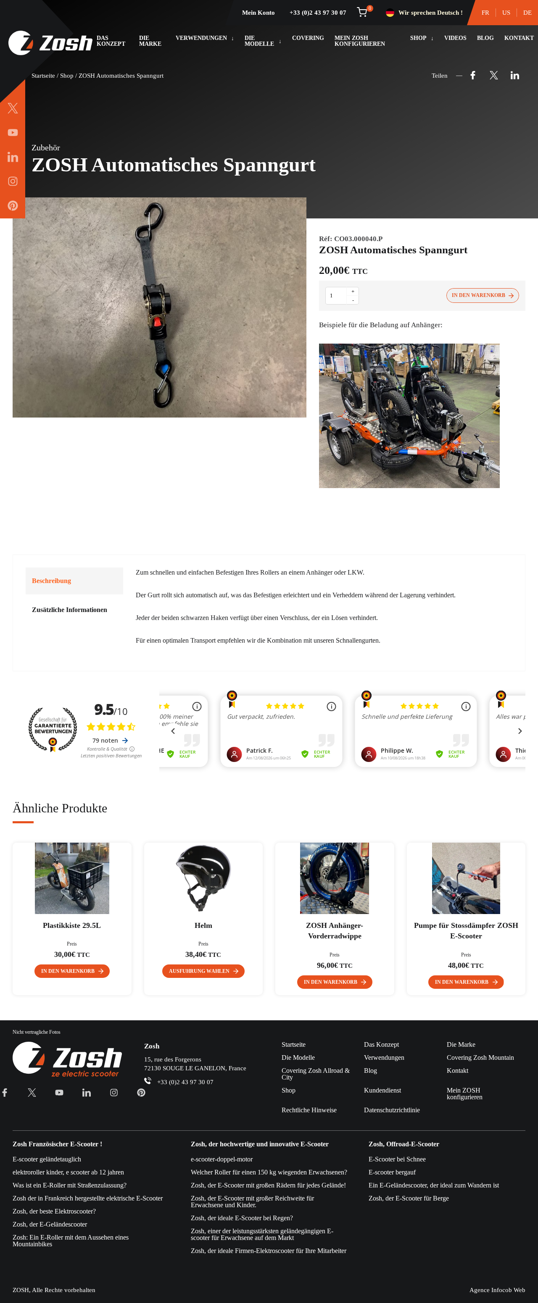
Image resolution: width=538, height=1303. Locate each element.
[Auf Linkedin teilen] (514, 75)
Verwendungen (201, 38)
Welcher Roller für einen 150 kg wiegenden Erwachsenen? (269, 1172)
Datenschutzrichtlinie (392, 1110)
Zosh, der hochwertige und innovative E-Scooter (260, 1144)
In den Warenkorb (478, 295)
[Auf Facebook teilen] (472, 75)
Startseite (43, 75)
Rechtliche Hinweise (309, 1110)
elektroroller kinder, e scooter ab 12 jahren (68, 1172)
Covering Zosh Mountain (480, 1057)
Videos (455, 38)
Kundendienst (382, 1090)
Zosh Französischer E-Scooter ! (57, 1144)
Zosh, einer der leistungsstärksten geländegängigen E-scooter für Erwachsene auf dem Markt (262, 1234)
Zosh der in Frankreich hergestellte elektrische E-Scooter (88, 1198)
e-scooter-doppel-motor (222, 1159)
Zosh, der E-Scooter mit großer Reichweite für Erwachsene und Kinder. (252, 1201)
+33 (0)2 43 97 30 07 (318, 12)
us (506, 12)
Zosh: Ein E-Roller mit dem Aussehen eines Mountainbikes (71, 1241)
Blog (485, 38)
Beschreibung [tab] (51, 580)
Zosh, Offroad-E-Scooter (404, 1144)
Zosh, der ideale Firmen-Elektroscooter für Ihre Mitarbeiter (268, 1250)
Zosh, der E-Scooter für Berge (409, 1198)
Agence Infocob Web (497, 1290)
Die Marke (150, 41)
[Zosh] (50, 44)
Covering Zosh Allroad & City (316, 1074)
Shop (418, 38)
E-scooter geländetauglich (47, 1159)
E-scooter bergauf (392, 1172)
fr (485, 12)
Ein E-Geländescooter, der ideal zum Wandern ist (434, 1185)
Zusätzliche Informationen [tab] (69, 609)
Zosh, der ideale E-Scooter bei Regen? (242, 1218)
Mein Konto (258, 12)
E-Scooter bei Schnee (397, 1159)
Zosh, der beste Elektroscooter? (54, 1211)
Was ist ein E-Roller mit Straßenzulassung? (70, 1185)
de (527, 12)
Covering (308, 38)
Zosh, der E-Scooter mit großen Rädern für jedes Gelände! (268, 1185)
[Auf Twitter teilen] (493, 75)
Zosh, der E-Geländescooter (50, 1224)
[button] (72, 971)
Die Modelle (259, 41)
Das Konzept (111, 41)
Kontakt (519, 38)
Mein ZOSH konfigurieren (360, 41)
